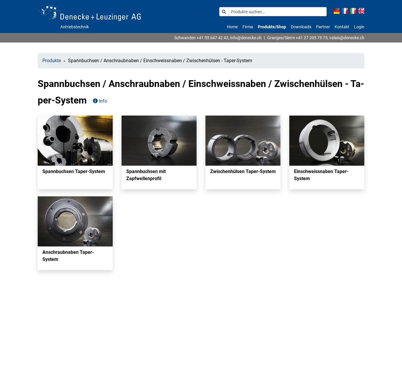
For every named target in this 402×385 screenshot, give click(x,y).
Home (232, 26)
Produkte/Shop (272, 26)
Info (102, 101)
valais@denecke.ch (346, 37)
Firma (247, 26)
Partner (323, 26)
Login (359, 26)
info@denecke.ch (246, 37)
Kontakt (342, 26)
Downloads (301, 26)
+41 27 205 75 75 (312, 37)
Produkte (51, 60)
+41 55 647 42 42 (212, 37)
